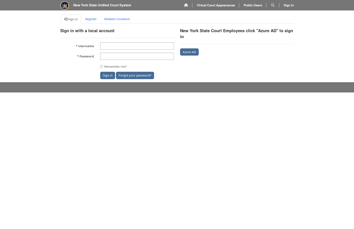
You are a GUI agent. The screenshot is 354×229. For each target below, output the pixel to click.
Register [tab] (91, 19)
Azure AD (189, 52)
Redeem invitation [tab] (117, 19)
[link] (186, 5)
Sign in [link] (289, 5)
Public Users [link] (253, 5)
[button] (273, 5)
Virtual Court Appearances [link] (216, 5)
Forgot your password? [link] (135, 75)
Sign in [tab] (72, 19)
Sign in (107, 75)
